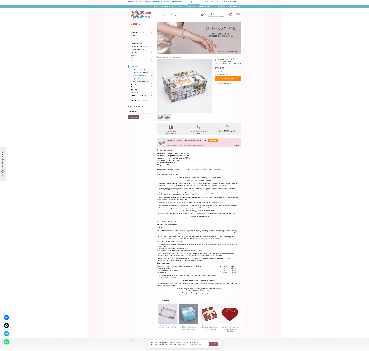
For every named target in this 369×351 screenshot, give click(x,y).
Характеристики (171, 145)
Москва (195, 2)
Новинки (180, 6)
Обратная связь (232, 341)
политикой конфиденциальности (190, 345)
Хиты (174, 6)
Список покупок (135, 106)
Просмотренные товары (162, 6)
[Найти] (202, 14)
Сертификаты (222, 6)
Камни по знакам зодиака (139, 101)
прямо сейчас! (211, 293)
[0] (230, 14)
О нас (214, 6)
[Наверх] (236, 141)
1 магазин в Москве (194, 4)
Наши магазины (191, 6)
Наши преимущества (185, 145)
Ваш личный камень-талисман (140, 27)
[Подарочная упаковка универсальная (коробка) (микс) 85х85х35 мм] (209, 314)
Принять (213, 344)
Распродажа (135, 24)
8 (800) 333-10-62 (230, 2)
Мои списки (134, 117)
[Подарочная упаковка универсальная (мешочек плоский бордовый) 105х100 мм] (230, 314)
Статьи (222, 341)
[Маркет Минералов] (141, 14)
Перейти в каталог (206, 290)
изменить (174, 224)
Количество (219, 71)
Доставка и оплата (198, 145)
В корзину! (213, 140)
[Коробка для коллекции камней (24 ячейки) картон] (167, 314)
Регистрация (216, 14)
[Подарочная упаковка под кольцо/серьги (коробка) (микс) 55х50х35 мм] (188, 314)
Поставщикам (144, 341)
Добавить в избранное (223, 83)
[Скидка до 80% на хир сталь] (199, 38)
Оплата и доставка (204, 6)
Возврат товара (234, 6)
